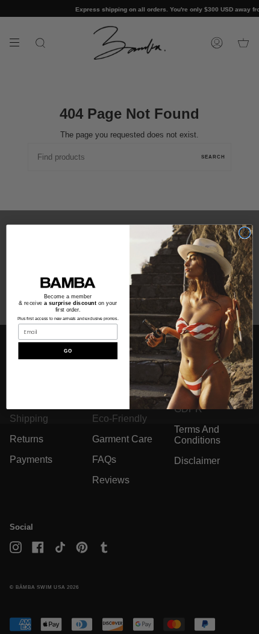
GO (68, 351)
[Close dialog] (244, 232)
